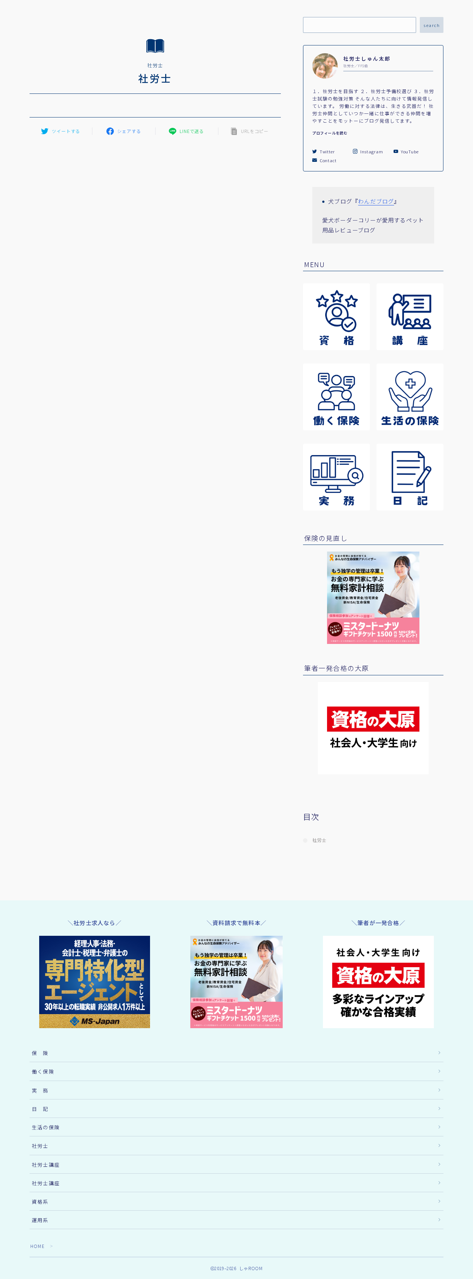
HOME (37, 1246)
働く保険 (43, 1071)
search (431, 25)
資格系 (40, 1201)
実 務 (40, 1090)
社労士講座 (46, 1164)
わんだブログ (376, 201)
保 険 (40, 1053)
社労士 (319, 840)
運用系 (40, 1220)
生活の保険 (46, 1127)
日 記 (40, 1108)
